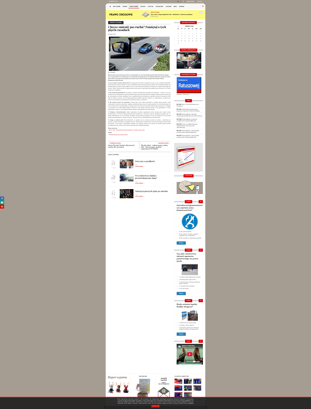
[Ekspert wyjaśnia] (118, 385)
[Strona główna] (110, 6)
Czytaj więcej (140, 166)
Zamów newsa (190, 1)
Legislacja (142, 6)
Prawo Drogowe (121, 15)
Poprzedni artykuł (114, 143)
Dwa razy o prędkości (145, 161)
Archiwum (181, 6)
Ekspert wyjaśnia (134, 6)
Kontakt (199, 1)
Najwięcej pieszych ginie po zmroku (151, 191)
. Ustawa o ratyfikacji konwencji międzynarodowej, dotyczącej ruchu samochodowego (187, 126)
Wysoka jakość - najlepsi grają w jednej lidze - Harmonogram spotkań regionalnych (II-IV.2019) (154, 147)
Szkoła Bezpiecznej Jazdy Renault (119, 134)
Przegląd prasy (159, 6)
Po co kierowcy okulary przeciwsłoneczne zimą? (146, 176)
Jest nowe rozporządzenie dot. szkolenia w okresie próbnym (171, 14)
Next (202, 12)
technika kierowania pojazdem (125, 130)
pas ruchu (112, 130)
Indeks (175, 6)
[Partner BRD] (143, 388)
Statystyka (150, 6)
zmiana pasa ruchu (140, 130)
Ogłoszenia (168, 6)
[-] (188, 381)
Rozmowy (125, 6)
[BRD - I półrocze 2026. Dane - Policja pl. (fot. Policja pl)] (178, 381)
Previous (200, 12)
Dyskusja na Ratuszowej (183, 94)
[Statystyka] (190, 187)
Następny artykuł (164, 143)
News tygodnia (116, 6)
